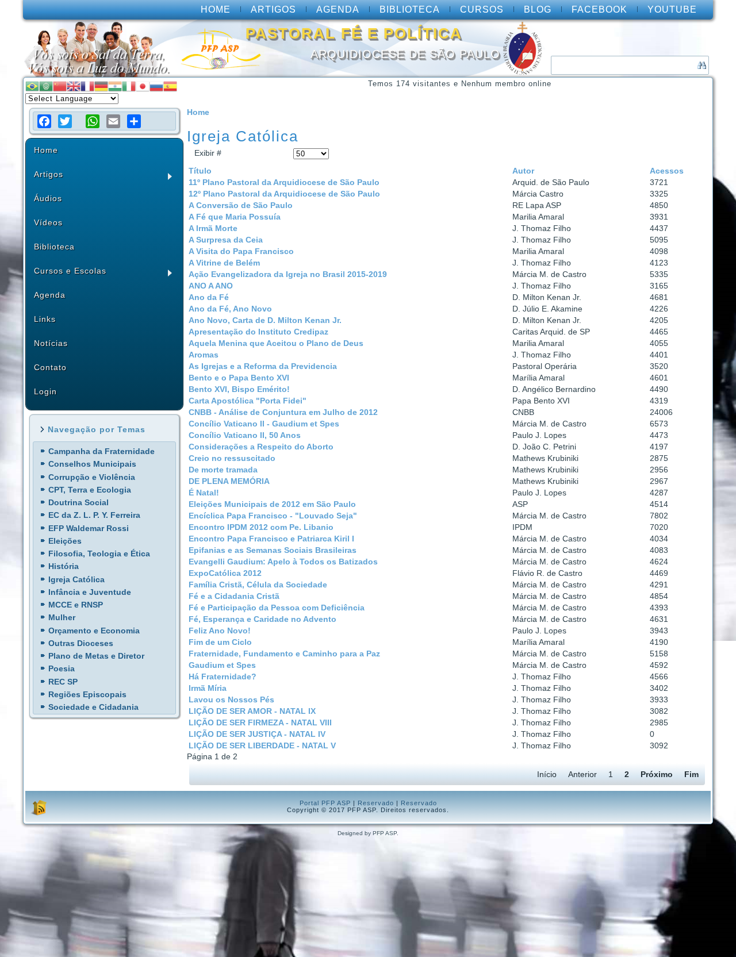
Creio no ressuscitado (232, 458)
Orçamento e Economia (94, 630)
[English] (73, 85)
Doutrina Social (78, 502)
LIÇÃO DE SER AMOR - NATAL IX (252, 711)
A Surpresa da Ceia (226, 239)
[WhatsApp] (92, 121)
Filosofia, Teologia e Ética (99, 553)
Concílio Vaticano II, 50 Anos (245, 435)
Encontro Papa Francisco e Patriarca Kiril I (271, 538)
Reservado (376, 803)
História (63, 566)
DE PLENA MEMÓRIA (229, 481)
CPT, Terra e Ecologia (89, 489)
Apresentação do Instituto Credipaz (258, 331)
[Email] (113, 121)
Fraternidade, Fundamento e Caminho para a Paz (284, 653)
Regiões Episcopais (87, 694)
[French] (87, 85)
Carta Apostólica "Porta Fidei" (247, 400)
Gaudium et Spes (222, 665)
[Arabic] (46, 85)
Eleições (65, 540)
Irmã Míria (208, 688)
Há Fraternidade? (222, 676)
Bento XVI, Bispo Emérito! (239, 389)
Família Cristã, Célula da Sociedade (258, 584)
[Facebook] (44, 121)
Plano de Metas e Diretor (96, 655)
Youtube (672, 9)
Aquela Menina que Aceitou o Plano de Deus (276, 343)
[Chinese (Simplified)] (60, 85)
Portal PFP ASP (325, 803)
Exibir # (207, 152)
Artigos (273, 9)
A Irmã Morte (213, 228)
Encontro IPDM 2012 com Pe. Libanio (261, 527)
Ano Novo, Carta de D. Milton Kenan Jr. (265, 320)
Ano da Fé (209, 297)
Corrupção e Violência (91, 477)
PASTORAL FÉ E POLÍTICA (354, 33)
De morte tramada (223, 469)
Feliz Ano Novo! (220, 630)
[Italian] (129, 85)
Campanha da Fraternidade (101, 451)
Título (200, 170)
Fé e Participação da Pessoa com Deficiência (277, 607)
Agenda (337, 9)
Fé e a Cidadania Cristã (234, 596)
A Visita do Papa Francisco (241, 251)
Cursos (482, 9)
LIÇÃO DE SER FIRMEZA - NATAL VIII (260, 722)
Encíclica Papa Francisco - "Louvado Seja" (273, 515)
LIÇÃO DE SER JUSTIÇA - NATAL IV (257, 734)
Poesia (61, 668)
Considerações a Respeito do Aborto (261, 446)
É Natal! (204, 492)
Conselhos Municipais (92, 463)
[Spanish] (170, 85)
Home (216, 9)
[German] (101, 85)
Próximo (657, 774)
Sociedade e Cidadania (93, 707)
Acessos (667, 170)
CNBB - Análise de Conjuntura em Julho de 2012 (283, 412)
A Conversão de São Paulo (241, 205)
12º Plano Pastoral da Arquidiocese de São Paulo (284, 193)
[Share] (134, 121)
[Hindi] (115, 85)
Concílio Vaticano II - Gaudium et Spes (264, 423)
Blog (537, 9)
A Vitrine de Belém (224, 262)
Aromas (203, 354)
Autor (523, 170)
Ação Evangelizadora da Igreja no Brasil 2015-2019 (288, 274)
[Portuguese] (32, 85)
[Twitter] (65, 121)
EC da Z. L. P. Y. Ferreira (94, 515)
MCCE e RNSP (75, 604)
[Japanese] (143, 85)
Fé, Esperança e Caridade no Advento (262, 619)
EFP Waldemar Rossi (88, 528)
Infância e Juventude (89, 592)
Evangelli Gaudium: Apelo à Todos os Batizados (283, 561)
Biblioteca (409, 9)
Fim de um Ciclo (220, 642)
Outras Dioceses (80, 643)
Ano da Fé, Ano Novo (230, 308)
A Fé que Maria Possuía (235, 216)
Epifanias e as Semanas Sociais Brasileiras (272, 550)
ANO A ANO (211, 285)
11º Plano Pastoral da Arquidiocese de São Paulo (284, 182)
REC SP (63, 681)
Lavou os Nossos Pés (231, 699)
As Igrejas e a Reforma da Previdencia (263, 366)
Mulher (61, 617)
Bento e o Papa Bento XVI (239, 377)
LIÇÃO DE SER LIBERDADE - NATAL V (262, 745)
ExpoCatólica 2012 (225, 573)
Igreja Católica (76, 579)
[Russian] (156, 85)
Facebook (599, 9)
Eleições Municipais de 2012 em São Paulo (272, 504)
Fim (691, 774)
